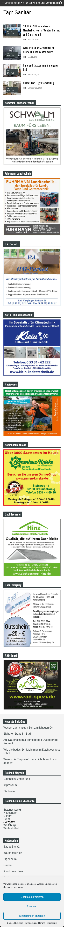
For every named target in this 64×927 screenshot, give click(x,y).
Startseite (9, 791)
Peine (7, 818)
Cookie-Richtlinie (15, 923)
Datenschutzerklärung (35, 923)
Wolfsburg (9, 825)
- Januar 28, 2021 (34, 74)
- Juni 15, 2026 (33, 39)
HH (24, 39)
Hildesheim (10, 812)
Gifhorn (7, 815)
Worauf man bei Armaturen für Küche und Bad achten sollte (39, 50)
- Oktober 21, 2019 (34, 88)
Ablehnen (32, 906)
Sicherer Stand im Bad (17, 733)
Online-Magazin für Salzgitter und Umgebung (32, 2)
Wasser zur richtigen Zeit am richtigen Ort (28, 727)
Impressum (52, 923)
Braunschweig (12, 809)
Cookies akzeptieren (32, 896)
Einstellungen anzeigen (32, 915)
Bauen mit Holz (12, 852)
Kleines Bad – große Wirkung (38, 83)
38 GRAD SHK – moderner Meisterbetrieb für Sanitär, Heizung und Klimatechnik (41, 30)
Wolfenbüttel (11, 828)
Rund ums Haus (13, 871)
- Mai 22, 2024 (32, 57)
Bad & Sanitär (11, 846)
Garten (7, 865)
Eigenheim (10, 859)
